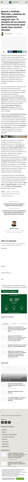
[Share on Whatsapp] (20, 52)
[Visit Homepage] (14, 2)
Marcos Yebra (9, 33)
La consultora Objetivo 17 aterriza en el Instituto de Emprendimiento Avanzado (17, 399)
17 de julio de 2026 (12, 388)
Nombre (3, 266)
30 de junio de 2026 (12, 394)
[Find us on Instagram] (9, 422)
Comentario (4, 248)
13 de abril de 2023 (18, 33)
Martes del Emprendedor (7, 196)
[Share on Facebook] (9, 52)
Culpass (8, 191)
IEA (18, 191)
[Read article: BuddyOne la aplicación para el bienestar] (4, 393)
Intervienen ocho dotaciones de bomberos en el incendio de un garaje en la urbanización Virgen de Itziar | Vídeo (17, 329)
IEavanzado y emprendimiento (10, 8)
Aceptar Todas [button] (20, 478)
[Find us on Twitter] (6, 422)
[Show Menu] (1, 2)
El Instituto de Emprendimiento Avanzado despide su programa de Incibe (16, 385)
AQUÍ (16, 476)
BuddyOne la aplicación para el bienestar (15, 392)
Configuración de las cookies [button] (9, 478)
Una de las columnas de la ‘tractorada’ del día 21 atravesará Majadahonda (17, 345)
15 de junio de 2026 (12, 402)
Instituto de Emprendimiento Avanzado (10, 193)
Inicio (2, 8)
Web (2, 279)
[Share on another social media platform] (24, 52)
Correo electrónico (6, 272)
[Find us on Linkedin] (2, 422)
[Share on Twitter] (15, 52)
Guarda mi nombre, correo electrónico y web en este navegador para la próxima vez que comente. (15, 286)
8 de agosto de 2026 (7, 380)
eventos (13, 191)
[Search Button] (26, 2)
